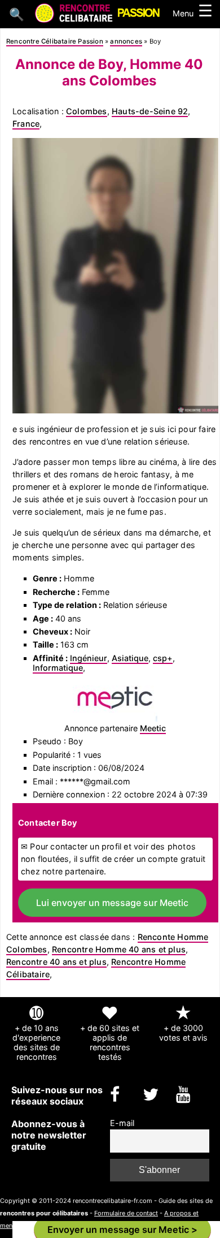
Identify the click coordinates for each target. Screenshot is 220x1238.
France (25, 123)
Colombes (86, 111)
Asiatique (130, 658)
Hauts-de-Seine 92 (150, 111)
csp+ (163, 658)
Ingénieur (88, 658)
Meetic (153, 728)
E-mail (122, 1123)
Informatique (58, 667)
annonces (126, 41)
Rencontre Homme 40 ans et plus (119, 949)
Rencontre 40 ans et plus (56, 962)
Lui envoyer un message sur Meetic (112, 902)
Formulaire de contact (126, 1213)
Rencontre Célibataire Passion (54, 41)
